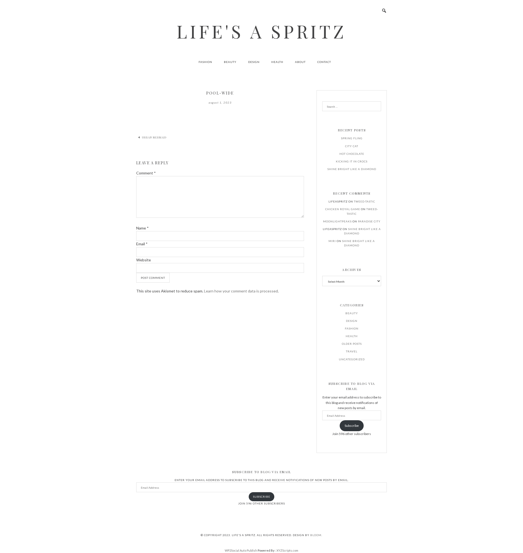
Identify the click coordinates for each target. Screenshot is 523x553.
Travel (351, 351)
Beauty (230, 62)
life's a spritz (261, 31)
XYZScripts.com (287, 550)
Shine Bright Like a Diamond (351, 169)
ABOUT (300, 62)
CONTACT (324, 62)
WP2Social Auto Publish (241, 550)
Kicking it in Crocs (351, 161)
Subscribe (352, 426)
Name (142, 228)
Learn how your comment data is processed (241, 291)
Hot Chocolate (351, 153)
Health (277, 62)
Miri (332, 241)
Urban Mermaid (154, 137)
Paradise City (369, 221)
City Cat (351, 146)
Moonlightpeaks (337, 221)
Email (142, 243)
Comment (146, 173)
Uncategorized (352, 359)
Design (254, 62)
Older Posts (352, 343)
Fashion (205, 62)
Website (143, 260)
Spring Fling (352, 138)
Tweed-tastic (364, 201)
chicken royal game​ (342, 209)
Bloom (315, 535)
